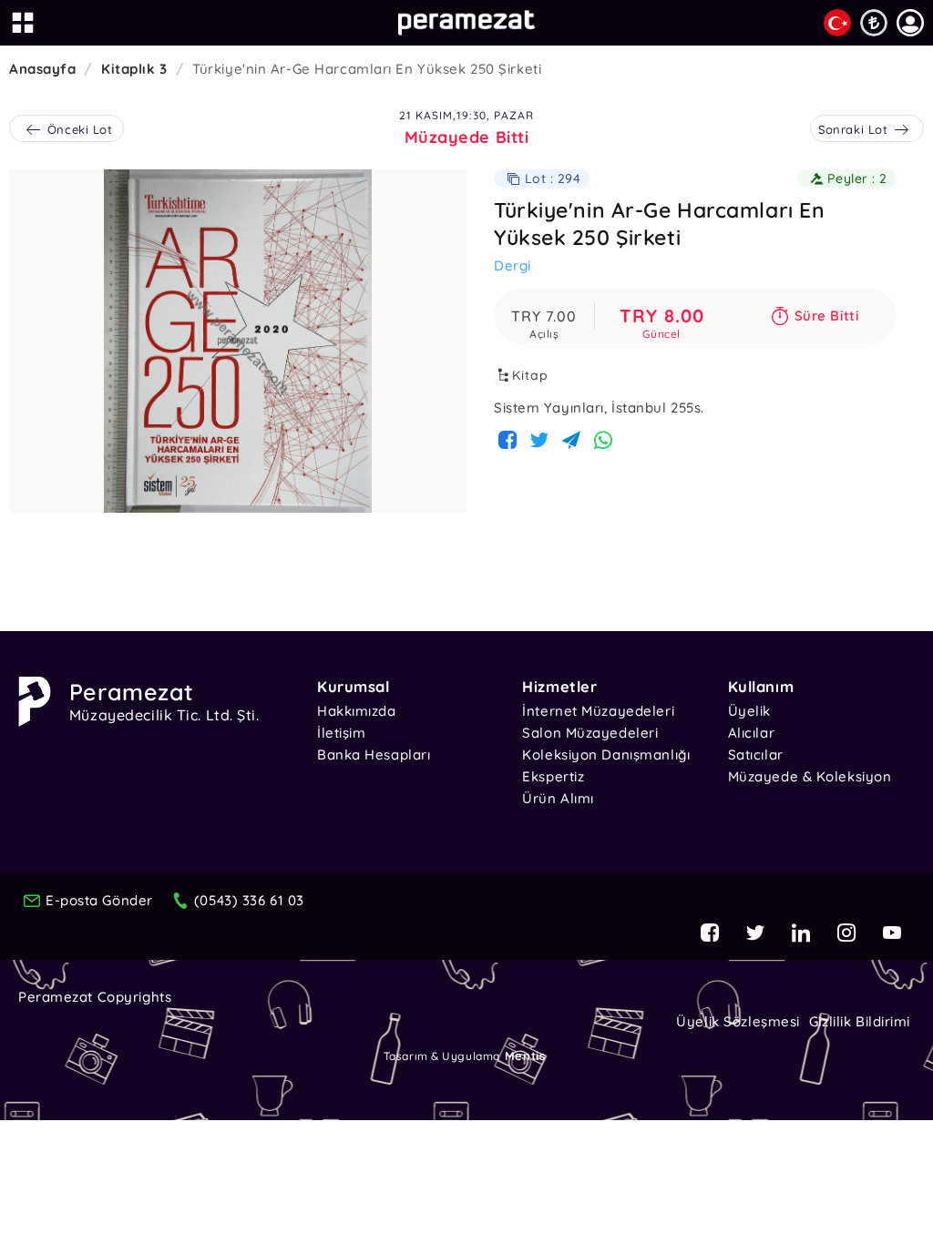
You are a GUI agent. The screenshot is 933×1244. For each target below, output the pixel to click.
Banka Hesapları (373, 754)
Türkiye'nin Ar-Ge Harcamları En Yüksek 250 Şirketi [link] (366, 68)
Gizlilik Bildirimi (859, 1021)
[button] (910, 22)
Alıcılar (751, 732)
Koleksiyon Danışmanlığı (606, 754)
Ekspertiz (553, 776)
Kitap (530, 375)
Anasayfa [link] (42, 68)
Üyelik (749, 710)
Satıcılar (756, 754)
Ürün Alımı (558, 798)
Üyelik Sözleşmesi (738, 1021)
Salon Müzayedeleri (590, 732)
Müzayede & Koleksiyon (810, 776)
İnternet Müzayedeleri (598, 710)
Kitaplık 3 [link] (134, 68)
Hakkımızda (356, 710)
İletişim (341, 732)
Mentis (525, 1055)
